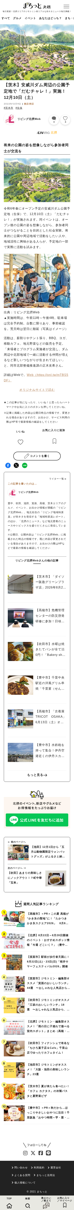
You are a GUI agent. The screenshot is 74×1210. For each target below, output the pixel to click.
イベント (30, 18)
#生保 (19, 107)
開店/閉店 (29, 104)
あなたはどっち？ (50, 18)
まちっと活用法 (45, 1175)
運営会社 (55, 1167)
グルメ (17, 18)
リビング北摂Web (29, 118)
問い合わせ (21, 1167)
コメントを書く (40, 455)
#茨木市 (8, 107)
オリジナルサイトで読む (37, 389)
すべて (6, 18)
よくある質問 (22, 1175)
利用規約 (39, 1167)
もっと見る (35, 774)
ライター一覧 (56, 478)
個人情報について (25, 1182)
